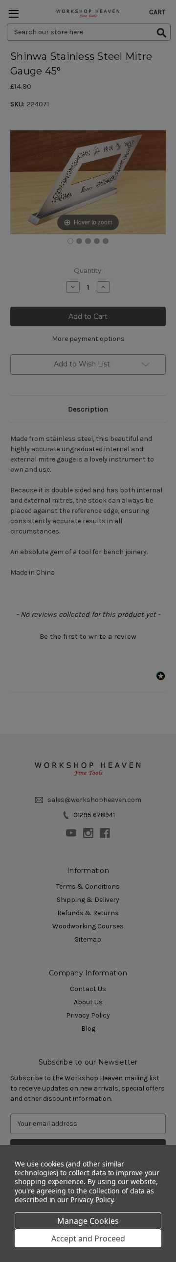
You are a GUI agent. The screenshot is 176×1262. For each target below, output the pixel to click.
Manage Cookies (88, 1220)
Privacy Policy (91, 1199)
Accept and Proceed (88, 1238)
